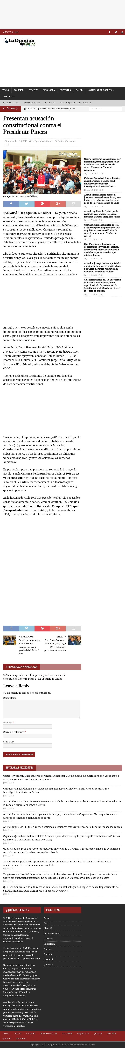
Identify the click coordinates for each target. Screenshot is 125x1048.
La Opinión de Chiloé (42, 141)
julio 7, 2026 (91, 220)
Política (33, 90)
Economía (49, 90)
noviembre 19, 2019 (17, 141)
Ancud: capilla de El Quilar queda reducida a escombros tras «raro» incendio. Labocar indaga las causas (102, 214)
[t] (116, 32)
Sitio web (8, 741)
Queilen (48, 949)
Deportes (65, 90)
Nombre (8, 722)
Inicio (5, 90)
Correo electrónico (14, 732)
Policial (19, 90)
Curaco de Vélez (52, 933)
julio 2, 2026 (91, 294)
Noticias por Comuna (100, 90)
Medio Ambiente (32, 103)
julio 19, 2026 (91, 174)
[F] (109, 32)
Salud (79, 90)
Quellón (48, 954)
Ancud (47, 918)
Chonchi (48, 928)
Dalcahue (48, 938)
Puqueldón (49, 944)
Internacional (10, 103)
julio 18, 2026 (91, 190)
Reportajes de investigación (75, 103)
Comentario (9, 698)
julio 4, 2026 (91, 275)
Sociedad (50, 103)
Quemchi (48, 959)
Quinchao (48, 964)
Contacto (8, 96)
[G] (122, 32)
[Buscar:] (105, 108)
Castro (47, 923)
